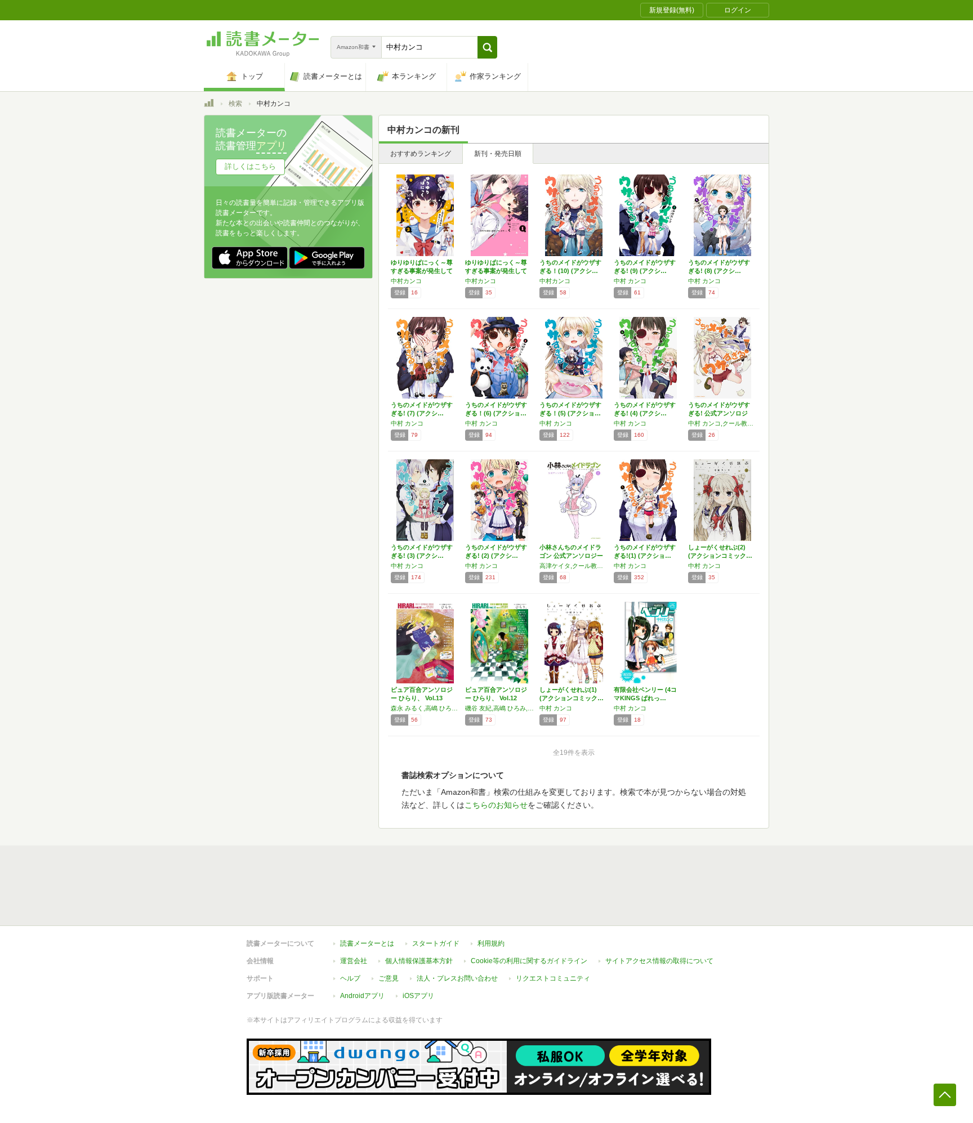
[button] (487, 47)
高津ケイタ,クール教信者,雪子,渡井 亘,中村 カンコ (573, 565)
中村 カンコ (630, 281)
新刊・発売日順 (497, 154)
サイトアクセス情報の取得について (659, 961)
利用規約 (491, 943)
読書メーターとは (367, 943)
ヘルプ (350, 978)
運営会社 (353, 961)
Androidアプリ (362, 995)
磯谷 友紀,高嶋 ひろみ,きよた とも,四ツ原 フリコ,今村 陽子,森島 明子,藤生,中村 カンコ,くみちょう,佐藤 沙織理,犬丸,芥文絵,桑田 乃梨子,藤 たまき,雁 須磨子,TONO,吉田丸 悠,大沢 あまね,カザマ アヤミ (499, 708)
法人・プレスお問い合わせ (457, 978)
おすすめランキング (420, 154)
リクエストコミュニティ (553, 978)
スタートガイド (435, 943)
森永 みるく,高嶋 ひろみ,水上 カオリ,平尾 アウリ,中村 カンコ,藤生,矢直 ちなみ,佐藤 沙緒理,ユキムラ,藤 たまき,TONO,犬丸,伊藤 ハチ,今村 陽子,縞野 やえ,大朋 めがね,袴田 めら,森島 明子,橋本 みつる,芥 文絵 (425, 708)
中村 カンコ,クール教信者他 (722, 423)
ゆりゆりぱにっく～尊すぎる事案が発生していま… (422, 271)
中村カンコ (406, 281)
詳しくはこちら (250, 166)
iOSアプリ (418, 995)
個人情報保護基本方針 (419, 961)
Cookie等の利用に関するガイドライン (529, 961)
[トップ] (209, 105)
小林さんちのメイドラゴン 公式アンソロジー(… (571, 555)
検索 (235, 104)
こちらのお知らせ (496, 804)
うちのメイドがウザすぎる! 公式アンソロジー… (719, 413)
